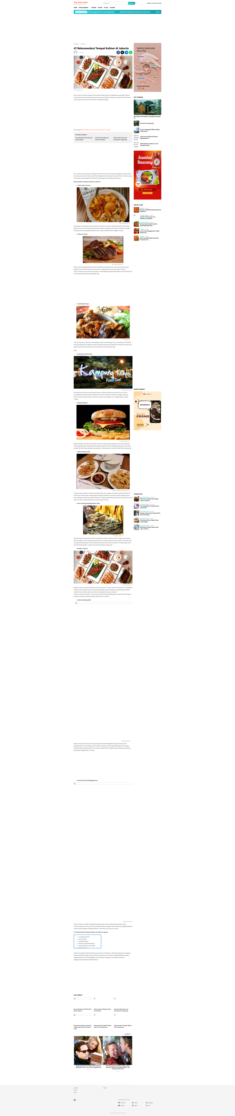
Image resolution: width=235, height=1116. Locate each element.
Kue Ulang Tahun (144, 497)
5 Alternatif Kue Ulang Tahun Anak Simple (95, 12)
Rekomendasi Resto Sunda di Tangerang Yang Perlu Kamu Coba (82, 1027)
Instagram (150, 1103)
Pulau (75, 1092)
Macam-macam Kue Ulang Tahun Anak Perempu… (150, 514)
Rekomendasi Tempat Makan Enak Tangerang (123, 1026)
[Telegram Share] (126, 52)
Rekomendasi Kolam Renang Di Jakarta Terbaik (95, 130)
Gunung (76, 1088)
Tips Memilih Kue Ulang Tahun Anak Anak (149, 507)
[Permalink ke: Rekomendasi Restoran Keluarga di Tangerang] (123, 1003)
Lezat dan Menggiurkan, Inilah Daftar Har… (149, 232)
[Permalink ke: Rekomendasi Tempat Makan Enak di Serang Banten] (103, 1019)
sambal (142, 208)
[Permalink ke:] (75, 52)
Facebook (122, 1103)
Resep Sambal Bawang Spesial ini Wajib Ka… (150, 210)
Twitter (135, 1103)
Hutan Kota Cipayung (147, 123)
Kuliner (142, 215)
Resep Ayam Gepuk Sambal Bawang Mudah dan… (148, 225)
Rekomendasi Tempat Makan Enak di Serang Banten (102, 1026)
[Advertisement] (117, 28)
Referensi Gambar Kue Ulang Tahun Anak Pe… (149, 499)
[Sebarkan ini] (118, 52)
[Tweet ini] (122, 52)
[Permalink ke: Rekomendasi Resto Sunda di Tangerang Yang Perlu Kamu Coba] (83, 1019)
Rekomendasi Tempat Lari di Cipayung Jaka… (149, 144)
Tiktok (135, 1105)
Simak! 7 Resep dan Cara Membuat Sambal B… (147, 217)
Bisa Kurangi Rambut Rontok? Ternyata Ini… (149, 239)
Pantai (75, 1090)
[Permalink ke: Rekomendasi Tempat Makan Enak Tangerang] (123, 1019)
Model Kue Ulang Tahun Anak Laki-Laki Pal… (149, 528)
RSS (149, 1105)
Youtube (122, 1105)
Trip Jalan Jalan (81, 2)
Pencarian (131, 3)
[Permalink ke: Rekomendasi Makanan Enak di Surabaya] (103, 1003)
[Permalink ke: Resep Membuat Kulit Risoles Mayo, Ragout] (83, 1003)
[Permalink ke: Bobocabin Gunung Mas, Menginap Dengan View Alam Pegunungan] (147, 107)
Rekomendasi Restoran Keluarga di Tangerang (121, 1010)
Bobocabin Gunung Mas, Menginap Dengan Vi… (147, 117)
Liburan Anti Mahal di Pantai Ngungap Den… (149, 137)
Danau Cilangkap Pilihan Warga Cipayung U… (150, 130)
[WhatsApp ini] (130, 52)
